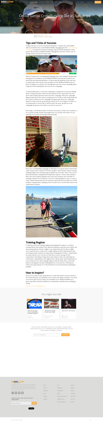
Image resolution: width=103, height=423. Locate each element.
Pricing (58, 393)
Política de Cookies (61, 402)
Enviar (34, 403)
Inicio (44, 385)
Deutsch (73, 399)
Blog (44, 393)
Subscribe (65, 334)
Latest (19, 2)
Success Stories (34, 2)
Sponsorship (54, 2)
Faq (58, 385)
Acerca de (45, 390)
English (72, 385)
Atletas (45, 388)
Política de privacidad (62, 396)
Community (41, 2)
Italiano (72, 402)
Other (59, 2)
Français (73, 388)
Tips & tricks (26, 2)
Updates (48, 2)
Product (45, 399)
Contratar (98, 2)
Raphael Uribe (44, 35)
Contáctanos (60, 390)
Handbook (59, 388)
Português (73, 396)
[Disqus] (51, 358)
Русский (73, 393)
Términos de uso (61, 399)
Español (72, 390)
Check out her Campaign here (35, 286)
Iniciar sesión (90, 2)
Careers (45, 396)
